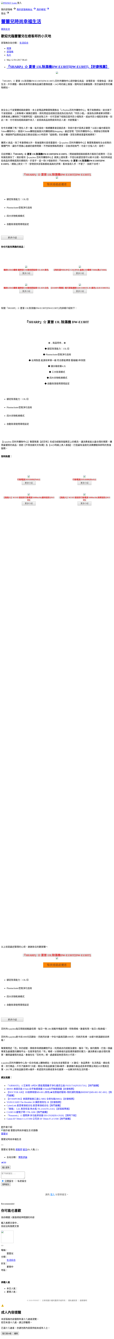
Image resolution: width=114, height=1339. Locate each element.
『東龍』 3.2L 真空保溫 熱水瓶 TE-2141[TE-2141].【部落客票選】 (39, 1109)
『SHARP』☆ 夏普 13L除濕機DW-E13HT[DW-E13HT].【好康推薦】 (58, 67)
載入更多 (5, 1167)
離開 (16, 1333)
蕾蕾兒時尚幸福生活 (21, 21)
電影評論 (22, 1157)
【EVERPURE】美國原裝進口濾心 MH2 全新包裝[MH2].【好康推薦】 (41, 1099)
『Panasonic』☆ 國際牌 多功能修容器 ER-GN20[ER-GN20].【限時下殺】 (42, 1115)
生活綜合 (23, 43)
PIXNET (36, 1300)
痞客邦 (19, 1149)
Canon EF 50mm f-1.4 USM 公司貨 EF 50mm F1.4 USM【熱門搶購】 (39, 1119)
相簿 (9, 48)
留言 (25, 1149)
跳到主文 (5, 29)
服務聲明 (83, 1300)
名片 (9, 55)
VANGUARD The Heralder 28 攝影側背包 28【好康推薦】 (34, 1102)
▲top (3, 1162)
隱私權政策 (72, 1300)
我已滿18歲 (6, 1333)
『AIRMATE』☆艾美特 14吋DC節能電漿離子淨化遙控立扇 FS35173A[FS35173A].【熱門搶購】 (53, 1085)
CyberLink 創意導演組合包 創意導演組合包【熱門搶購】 (34, 1105)
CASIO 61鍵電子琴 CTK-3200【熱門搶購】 (28, 1112)
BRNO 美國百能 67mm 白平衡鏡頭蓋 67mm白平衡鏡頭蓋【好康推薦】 (41, 1089)
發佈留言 (5, 1184)
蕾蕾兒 (4, 1134)
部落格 (10, 52)
